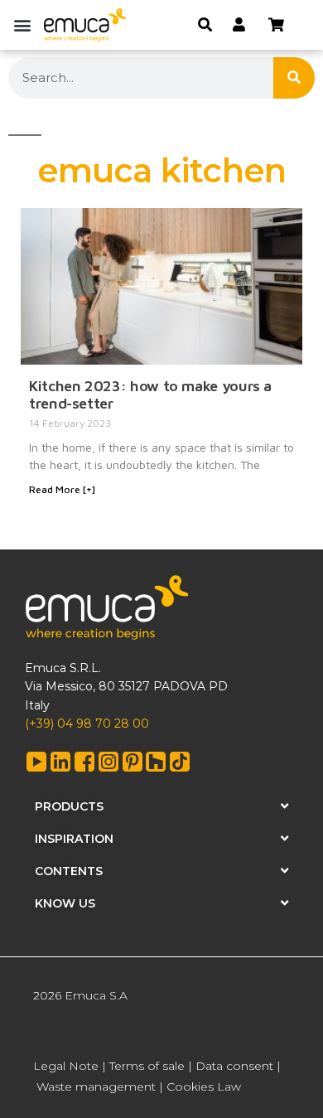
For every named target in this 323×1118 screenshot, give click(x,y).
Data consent (234, 1065)
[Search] (294, 78)
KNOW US (65, 903)
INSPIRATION (74, 838)
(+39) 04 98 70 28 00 (87, 723)
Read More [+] (62, 489)
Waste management (96, 1086)
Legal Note (66, 1065)
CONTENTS (69, 871)
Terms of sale (147, 1065)
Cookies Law (203, 1086)
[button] (22, 24)
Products (69, 806)
